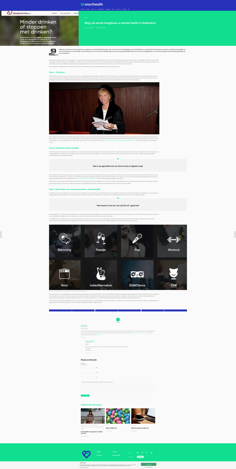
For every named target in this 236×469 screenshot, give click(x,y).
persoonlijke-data (84, 426)
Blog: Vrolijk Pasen (111, 428)
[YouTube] (152, 453)
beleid (86, 425)
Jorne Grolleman (90, 27)
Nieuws (99, 452)
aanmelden (140, 457)
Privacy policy (116, 455)
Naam (97, 367)
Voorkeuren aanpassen (148, 467)
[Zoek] (128, 9)
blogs (90, 425)
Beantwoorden (83, 337)
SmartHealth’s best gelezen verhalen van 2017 (92, 432)
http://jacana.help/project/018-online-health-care (140, 332)
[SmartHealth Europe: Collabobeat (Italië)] (1, 234)
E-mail (97, 372)
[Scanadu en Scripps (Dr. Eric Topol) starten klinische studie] (235, 234)
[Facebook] (147, 453)
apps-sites (83, 425)
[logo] (92, 4)
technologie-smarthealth (99, 426)
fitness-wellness (95, 425)
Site (96, 377)
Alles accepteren (149, 464)
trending (82, 428)
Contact (114, 452)
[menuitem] (83, 9)
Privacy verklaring (83, 467)
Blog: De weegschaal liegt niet (140, 428)
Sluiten (87, 467)
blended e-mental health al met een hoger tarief (86, 178)
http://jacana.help (99, 334)
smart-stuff (91, 426)
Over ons (99, 455)
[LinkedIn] (138, 453)
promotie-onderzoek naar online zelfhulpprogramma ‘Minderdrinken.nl (119, 140)
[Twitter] (142, 453)
